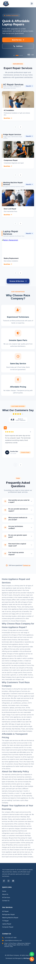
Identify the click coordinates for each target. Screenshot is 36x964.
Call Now (19, 46)
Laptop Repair (6, 924)
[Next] (21, 127)
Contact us (26, 565)
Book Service (17, 40)
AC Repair (5, 911)
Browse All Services (17, 281)
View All (28, 86)
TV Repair (5, 921)
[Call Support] (32, 959)
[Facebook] (4, 881)
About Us (5, 894)
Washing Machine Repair (10, 917)
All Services (6, 897)
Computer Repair (7, 927)
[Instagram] (8, 881)
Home (4, 891)
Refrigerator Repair (8, 914)
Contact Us (5, 900)
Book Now (7, 118)
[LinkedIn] (13, 881)
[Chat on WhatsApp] (32, 954)
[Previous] (15, 127)
